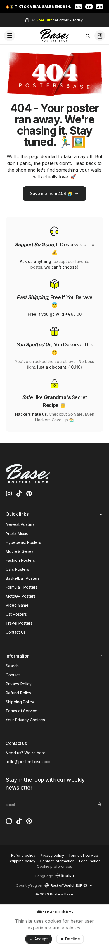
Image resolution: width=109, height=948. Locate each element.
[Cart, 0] (99, 35)
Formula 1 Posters (21, 587)
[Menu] (9, 35)
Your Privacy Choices (25, 719)
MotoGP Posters (20, 596)
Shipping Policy (20, 701)
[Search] (87, 35)
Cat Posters (16, 614)
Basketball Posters (23, 578)
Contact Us (16, 632)
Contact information (57, 861)
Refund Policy (18, 692)
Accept (41, 938)
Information (18, 656)
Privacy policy (52, 855)
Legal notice (90, 861)
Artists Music (17, 533)
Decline (72, 938)
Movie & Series (20, 551)
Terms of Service (21, 710)
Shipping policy (22, 861)
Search (12, 665)
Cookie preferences (54, 866)
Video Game (17, 605)
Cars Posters (17, 569)
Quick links (17, 514)
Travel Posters (19, 623)
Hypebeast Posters (23, 542)
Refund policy (23, 855)
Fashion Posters (20, 560)
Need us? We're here (26, 752)
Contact (13, 674)
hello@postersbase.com (28, 761)
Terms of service (83, 855)
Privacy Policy (19, 683)
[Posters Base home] (54, 35)
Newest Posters (20, 524)
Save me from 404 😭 (51, 193)
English (67, 875)
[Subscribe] (99, 804)
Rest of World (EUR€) (69, 885)
